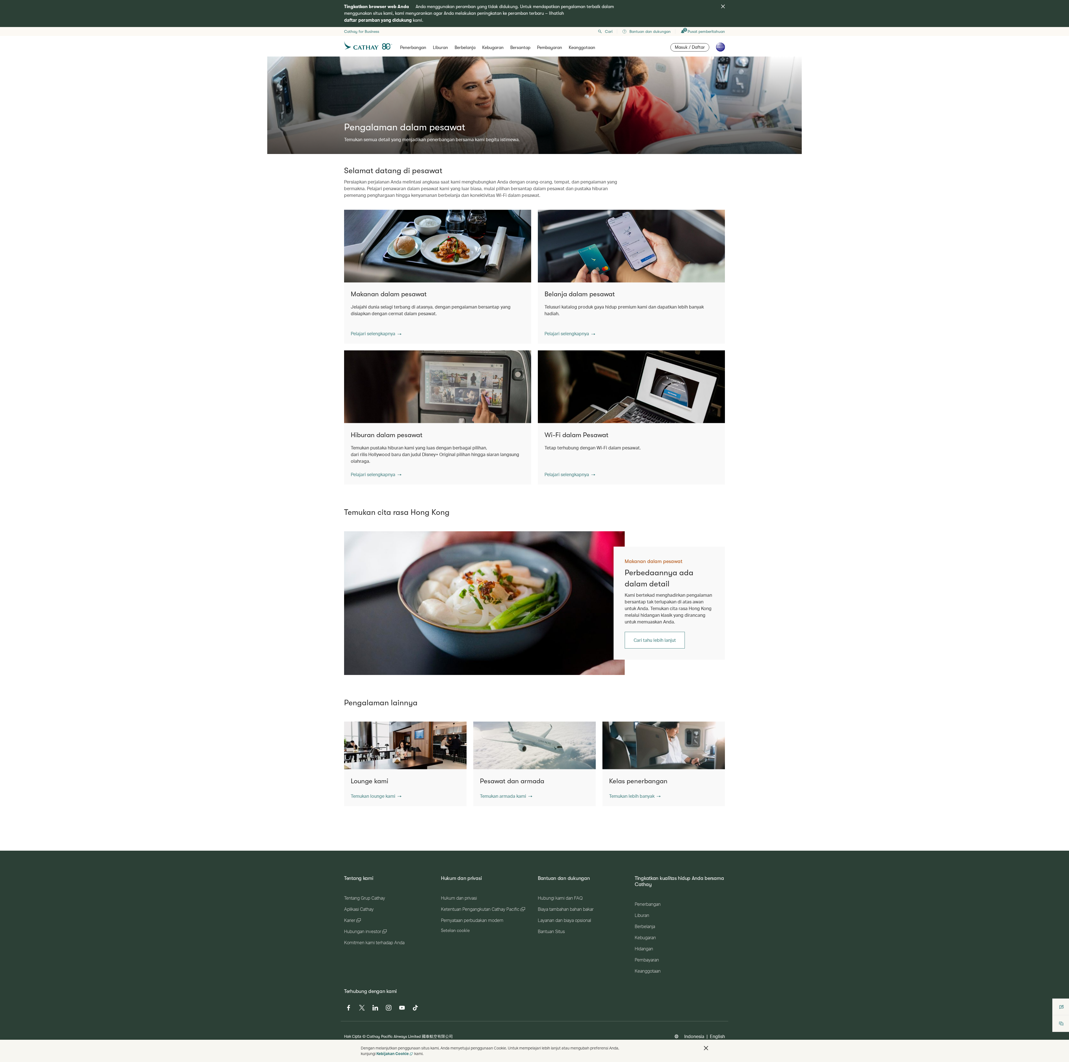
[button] (376, 333)
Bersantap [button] (520, 47)
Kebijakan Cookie (392, 1053)
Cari (608, 31)
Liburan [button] (440, 47)
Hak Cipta (352, 1036)
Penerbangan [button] (413, 47)
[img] (723, 6)
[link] (484, 603)
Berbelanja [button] (465, 47)
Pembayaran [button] (549, 47)
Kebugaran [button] (493, 47)
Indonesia (694, 1036)
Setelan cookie (455, 930)
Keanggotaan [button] (582, 47)
